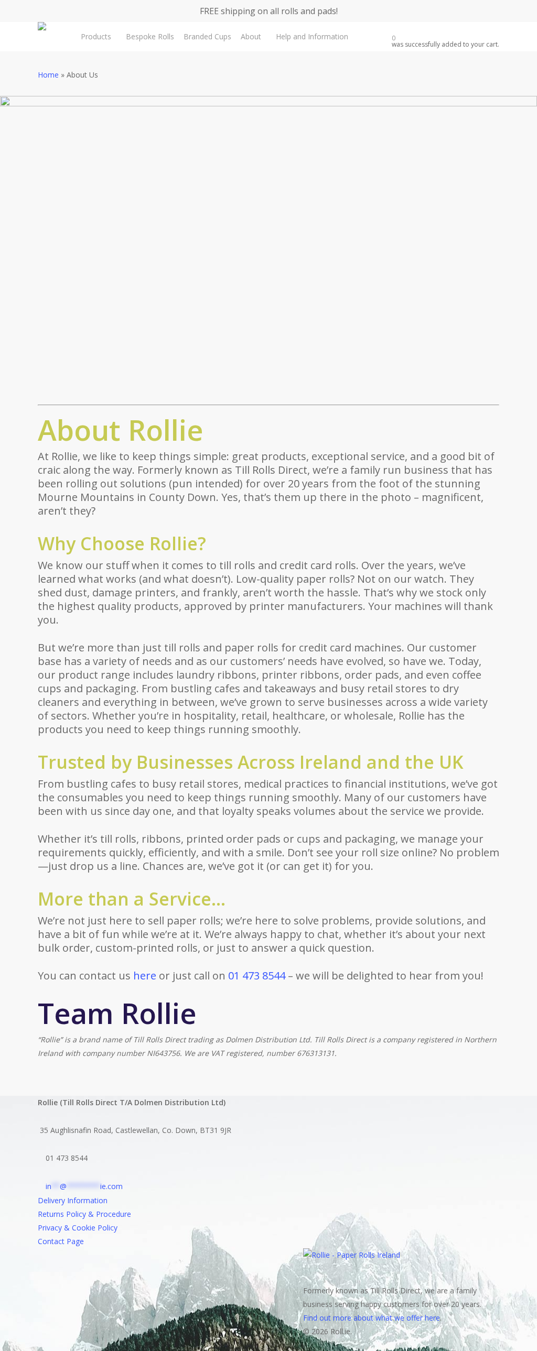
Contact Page (61, 1241)
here (144, 975)
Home (48, 75)
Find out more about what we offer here (371, 1318)
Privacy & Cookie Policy (77, 1228)
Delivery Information (73, 1200)
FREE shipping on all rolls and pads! (269, 11)
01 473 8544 (256, 975)
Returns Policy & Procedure (84, 1214)
